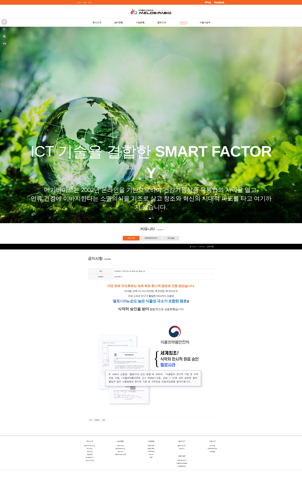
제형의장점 (151, 445)
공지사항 (131, 238)
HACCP (151, 454)
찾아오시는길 (90, 460)
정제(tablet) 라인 (120, 448)
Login (85, 2)
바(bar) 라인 (120, 445)
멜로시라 (161, 22)
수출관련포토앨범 (181, 463)
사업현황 (140, 22)
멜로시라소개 (182, 445)
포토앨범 (171, 238)
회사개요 (89, 448)
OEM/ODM (151, 451)
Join (89, 2)
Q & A (4, 36)
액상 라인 (120, 451)
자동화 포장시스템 (120, 454)
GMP (151, 457)
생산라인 (181, 448)
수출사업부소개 (182, 460)
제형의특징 (151, 448)
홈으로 (4, 22)
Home (79, 2)
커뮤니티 (183, 22)
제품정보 (4, 44)
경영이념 (89, 451)
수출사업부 (205, 22)
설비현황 (118, 22)
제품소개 (4, 29)
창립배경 (89, 454)
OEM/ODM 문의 (151, 238)
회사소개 (97, 22)
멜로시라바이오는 (89, 445)
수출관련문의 (182, 466)
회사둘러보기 (90, 457)
